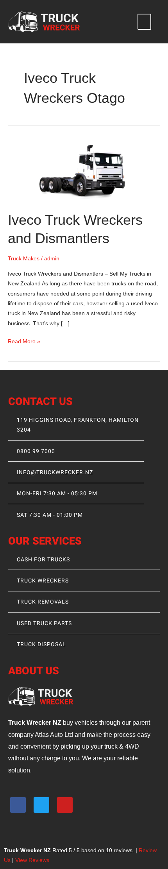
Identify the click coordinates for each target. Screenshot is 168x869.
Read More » (24, 340)
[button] (145, 22)
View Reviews (32, 860)
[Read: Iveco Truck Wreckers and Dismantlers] (84, 171)
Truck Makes (23, 259)
